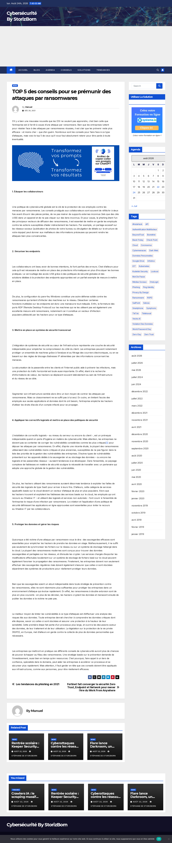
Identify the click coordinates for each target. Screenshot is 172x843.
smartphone (137, 308)
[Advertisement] (86, 46)
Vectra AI (136, 319)
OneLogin (154, 282)
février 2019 (138, 527)
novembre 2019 (140, 505)
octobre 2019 (138, 512)
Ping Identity (148, 287)
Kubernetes (144, 266)
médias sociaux (139, 282)
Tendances (103, 70)
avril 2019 (137, 519)
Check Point (152, 240)
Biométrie (151, 235)
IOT (134, 266)
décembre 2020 (140, 434)
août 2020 (137, 455)
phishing (136, 287)
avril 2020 (137, 484)
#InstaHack (137, 224)
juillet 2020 (137, 462)
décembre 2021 (140, 412)
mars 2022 (137, 405)
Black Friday (137, 240)
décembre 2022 (140, 391)
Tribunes (15, 790)
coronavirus (146, 245)
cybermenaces (139, 250)
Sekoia (146, 303)
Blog (37, 70)
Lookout (154, 271)
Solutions (84, 70)
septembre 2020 (140, 448)
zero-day (136, 334)
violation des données (142, 324)
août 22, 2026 (21, 802)
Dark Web (153, 250)
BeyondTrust (138, 235)
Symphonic (151, 308)
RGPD (149, 298)
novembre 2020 (140, 441)
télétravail (146, 313)
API (147, 224)
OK (159, 839)
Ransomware (138, 298)
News (15, 85)
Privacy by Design (140, 292)
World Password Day (141, 329)
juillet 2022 (137, 398)
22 (158, 187)
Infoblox (151, 261)
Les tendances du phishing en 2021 (37, 684)
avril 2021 (136, 427)
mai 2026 (136, 370)
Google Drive (138, 261)
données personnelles (142, 256)
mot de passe (138, 277)
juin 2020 (136, 470)
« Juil (134, 206)
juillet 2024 (137, 377)
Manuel (28, 107)
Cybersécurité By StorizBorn (37, 825)
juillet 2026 (137, 363)
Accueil (23, 70)
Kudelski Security (140, 271)
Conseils (66, 70)
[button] (158, 70)
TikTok (135, 313)
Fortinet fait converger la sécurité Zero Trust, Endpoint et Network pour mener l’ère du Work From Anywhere (91, 687)
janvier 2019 (138, 534)
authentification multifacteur (144, 229)
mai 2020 (136, 477)
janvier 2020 (138, 498)
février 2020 (138, 491)
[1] (107, 442)
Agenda (50, 70)
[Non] (168, 839)
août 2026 (137, 355)
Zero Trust (149, 334)
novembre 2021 (140, 420)
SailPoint (136, 303)
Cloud (135, 245)
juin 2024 (136, 384)
